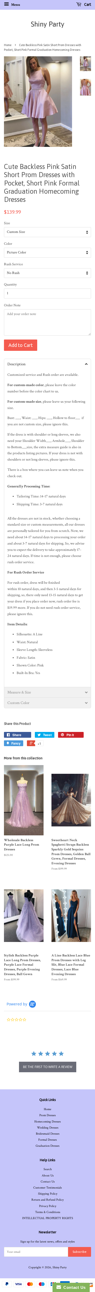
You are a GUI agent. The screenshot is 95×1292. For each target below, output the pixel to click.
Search (48, 1169)
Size (7, 223)
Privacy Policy (47, 1206)
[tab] (47, 364)
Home (8, 45)
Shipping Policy (47, 1194)
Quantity (10, 284)
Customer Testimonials (47, 1188)
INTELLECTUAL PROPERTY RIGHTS (47, 1218)
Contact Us (48, 1182)
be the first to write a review (47, 1067)
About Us (48, 1176)
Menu (15, 4)
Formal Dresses (47, 1140)
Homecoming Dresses (47, 1122)
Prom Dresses (47, 1115)
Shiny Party (47, 24)
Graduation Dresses (47, 1146)
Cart (87, 4)
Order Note (12, 305)
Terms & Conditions (47, 1212)
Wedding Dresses (47, 1128)
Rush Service (13, 264)
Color (8, 243)
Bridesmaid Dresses (47, 1134)
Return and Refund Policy (47, 1200)
